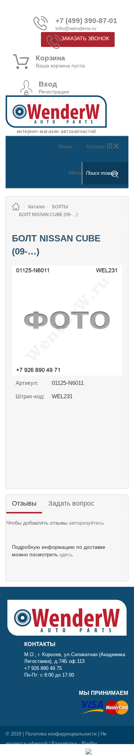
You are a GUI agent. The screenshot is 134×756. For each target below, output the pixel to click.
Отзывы (24, 503)
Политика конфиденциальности (60, 734)
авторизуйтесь (86, 523)
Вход (48, 84)
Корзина (50, 58)
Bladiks (90, 743)
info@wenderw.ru (75, 28)
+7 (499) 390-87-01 (86, 21)
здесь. (66, 554)
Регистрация (54, 92)
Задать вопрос (71, 503)
